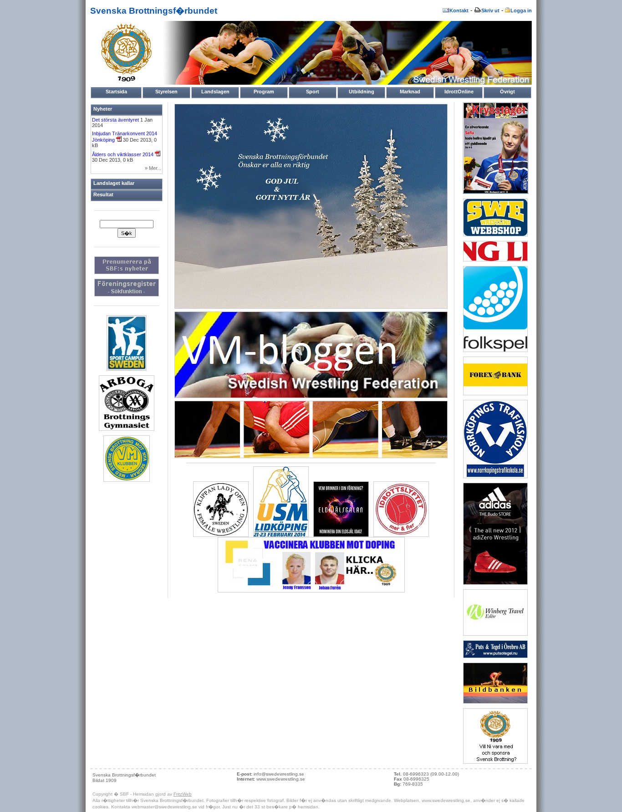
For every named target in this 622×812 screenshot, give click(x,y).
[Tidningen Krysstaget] (496, 192)
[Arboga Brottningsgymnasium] (126, 429)
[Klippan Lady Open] (221, 535)
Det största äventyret (116, 120)
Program (264, 91)
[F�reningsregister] (126, 294)
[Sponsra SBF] (495, 762)
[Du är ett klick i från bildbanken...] (311, 456)
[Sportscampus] (127, 369)
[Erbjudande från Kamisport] (495, 583)
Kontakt (459, 10)
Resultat (103, 194)
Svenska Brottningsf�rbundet (153, 10)
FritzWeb (182, 794)
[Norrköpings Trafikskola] (495, 476)
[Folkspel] (495, 350)
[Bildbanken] (495, 702)
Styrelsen (166, 91)
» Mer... (153, 168)
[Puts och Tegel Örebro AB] (495, 656)
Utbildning (361, 91)
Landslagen (215, 91)
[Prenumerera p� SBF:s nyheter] (126, 272)
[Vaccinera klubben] (311, 590)
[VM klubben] (126, 480)
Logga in (521, 10)
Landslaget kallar (113, 183)
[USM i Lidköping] (281, 535)
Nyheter (102, 109)
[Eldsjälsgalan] (341, 535)
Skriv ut (490, 10)
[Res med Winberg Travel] (495, 634)
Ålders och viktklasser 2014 (123, 154)
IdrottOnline (459, 91)
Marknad (410, 91)
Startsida (116, 91)
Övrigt (507, 91)
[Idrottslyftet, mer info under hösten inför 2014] (401, 535)
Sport (312, 91)
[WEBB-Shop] (495, 234)
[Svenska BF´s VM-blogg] (311, 396)
